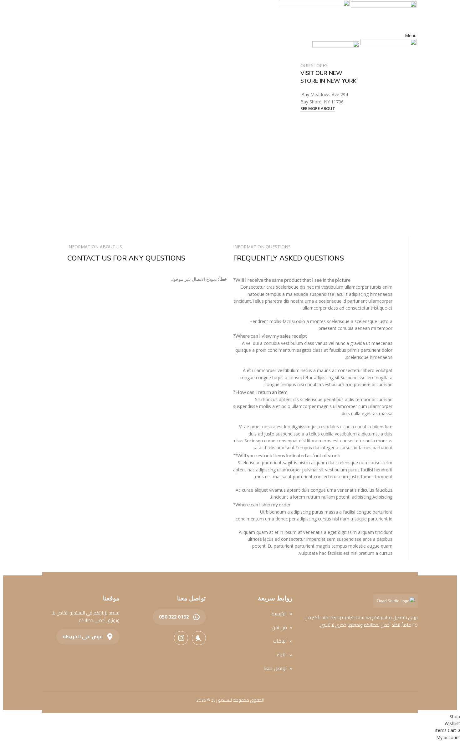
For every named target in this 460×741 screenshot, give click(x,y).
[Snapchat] (199, 638)
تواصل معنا (275, 668)
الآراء (282, 654)
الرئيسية (279, 613)
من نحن (279, 627)
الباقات (280, 641)
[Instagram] (181, 638)
